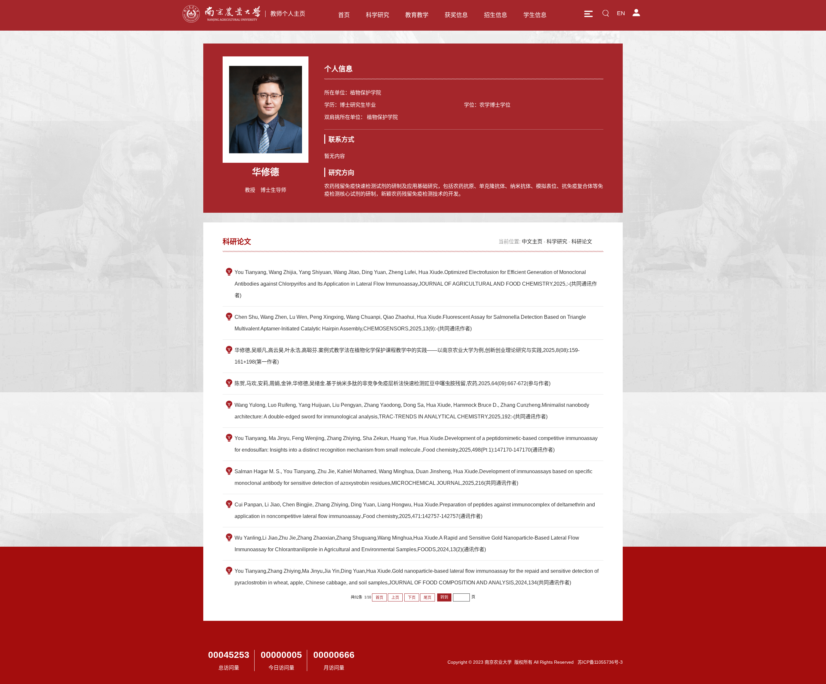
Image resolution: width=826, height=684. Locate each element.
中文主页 (532, 241)
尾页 (427, 597)
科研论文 (581, 241)
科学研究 (377, 15)
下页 (412, 597)
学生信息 (535, 15)
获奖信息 (456, 15)
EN (621, 13)
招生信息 (495, 15)
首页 (344, 15)
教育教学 (416, 15)
